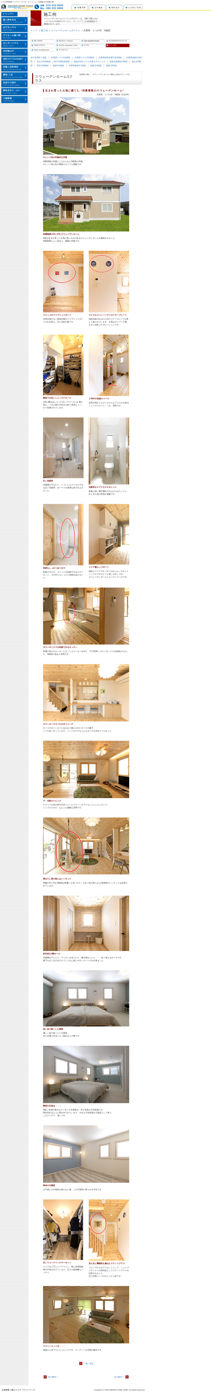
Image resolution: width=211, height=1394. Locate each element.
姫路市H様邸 (96, 65)
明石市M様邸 (43, 65)
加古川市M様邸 (44, 61)
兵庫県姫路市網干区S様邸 (110, 57)
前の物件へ (53, 1376)
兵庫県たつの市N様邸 (84, 57)
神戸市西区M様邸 (62, 61)
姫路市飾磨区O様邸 (118, 61)
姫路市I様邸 (111, 65)
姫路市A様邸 (58, 65)
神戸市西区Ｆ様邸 (39, 57)
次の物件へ (119, 1376)
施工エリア (16, 1389)
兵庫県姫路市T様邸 (77, 65)
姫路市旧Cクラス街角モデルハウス (90, 61)
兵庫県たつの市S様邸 (60, 57)
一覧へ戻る (89, 1363)
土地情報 (5, 1389)
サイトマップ (29, 1389)
